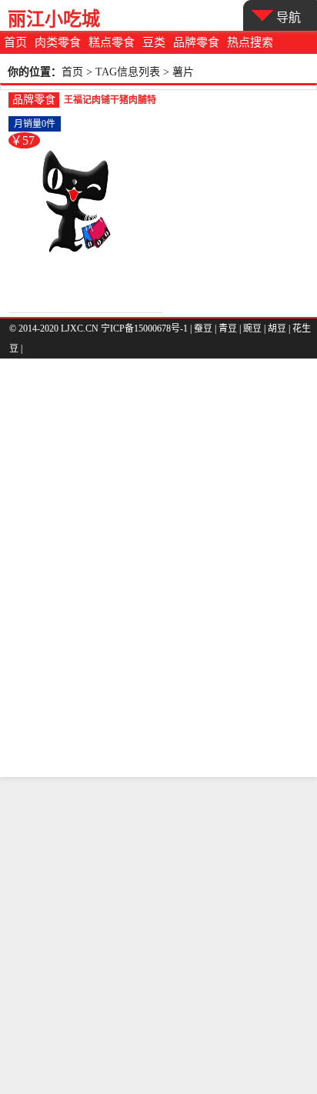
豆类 (153, 42)
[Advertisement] (158, 935)
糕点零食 (111, 42)
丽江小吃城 (54, 18)
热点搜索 (250, 42)
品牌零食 (196, 42)
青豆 (228, 328)
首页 (15, 42)
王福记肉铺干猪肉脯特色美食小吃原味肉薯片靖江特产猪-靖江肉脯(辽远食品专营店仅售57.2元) (110, 101)
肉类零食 (58, 42)
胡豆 (277, 328)
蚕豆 (203, 328)
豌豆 (252, 328)
